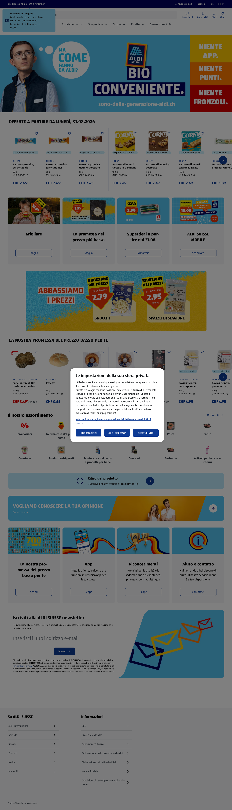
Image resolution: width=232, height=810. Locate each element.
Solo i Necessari (117, 433)
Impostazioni (89, 433)
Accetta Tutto (146, 433)
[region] (117, 405)
